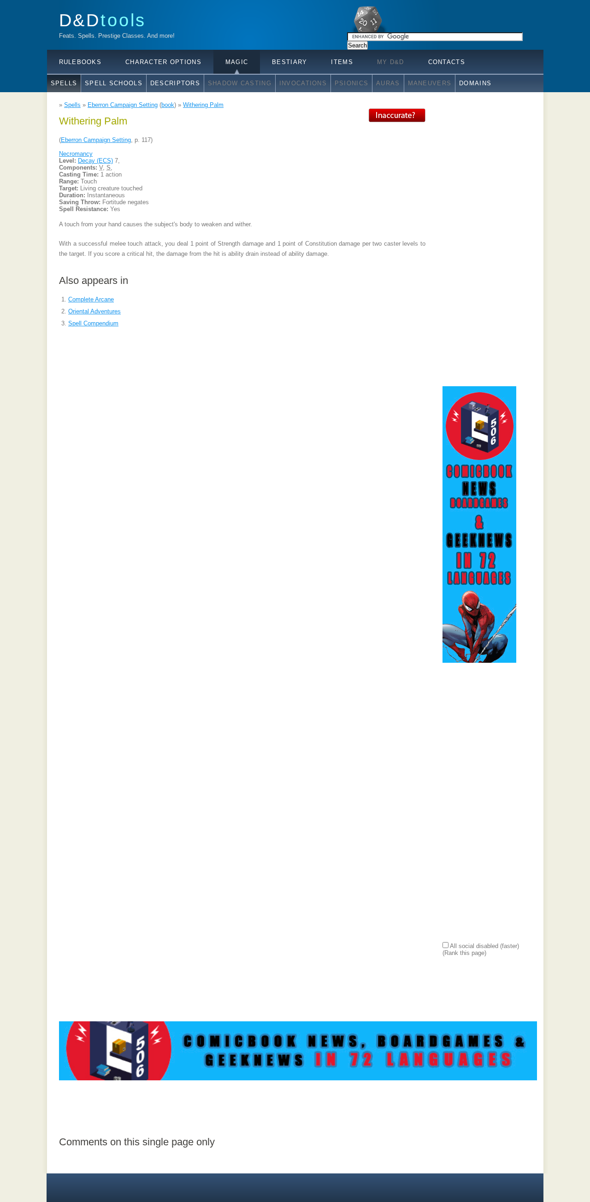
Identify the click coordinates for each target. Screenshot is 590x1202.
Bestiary (289, 62)
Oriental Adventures (94, 311)
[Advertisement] (479, 246)
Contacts (446, 62)
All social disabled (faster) (483, 946)
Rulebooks (80, 62)
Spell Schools (113, 83)
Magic (236, 62)
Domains (475, 83)
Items (342, 62)
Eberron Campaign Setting (123, 104)
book (167, 104)
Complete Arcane (91, 299)
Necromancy (76, 153)
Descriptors (175, 83)
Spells (64, 83)
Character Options (163, 62)
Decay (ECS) (95, 160)
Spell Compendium (93, 323)
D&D (103, 20)
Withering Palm (203, 104)
